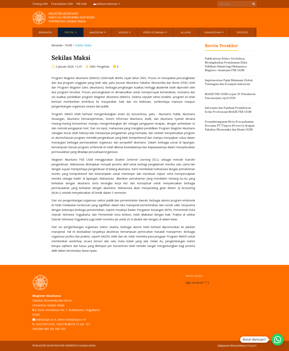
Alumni (186, 32)
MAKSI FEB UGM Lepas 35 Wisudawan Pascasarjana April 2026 (230, 96)
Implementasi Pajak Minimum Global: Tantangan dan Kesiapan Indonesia (229, 82)
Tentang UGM (40, 4)
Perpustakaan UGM (62, 4)
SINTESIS (242, 32)
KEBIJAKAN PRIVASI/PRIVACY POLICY (237, 345)
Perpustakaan (154, 32)
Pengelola (103, 66)
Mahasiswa (213, 32)
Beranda (45, 32)
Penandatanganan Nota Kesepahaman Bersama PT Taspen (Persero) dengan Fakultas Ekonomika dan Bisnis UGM (229, 125)
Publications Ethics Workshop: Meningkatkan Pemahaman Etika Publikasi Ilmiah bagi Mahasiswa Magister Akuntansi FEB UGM (226, 64)
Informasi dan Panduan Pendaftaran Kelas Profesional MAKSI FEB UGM (228, 110)
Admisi (124, 32)
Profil (70, 32)
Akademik (96, 32)
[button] (277, 339)
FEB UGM (81, 4)
